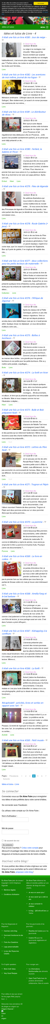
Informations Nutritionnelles (34, 970)
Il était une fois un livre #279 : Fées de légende (25, 186)
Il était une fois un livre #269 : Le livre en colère (22, 558)
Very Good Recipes (10, 973)
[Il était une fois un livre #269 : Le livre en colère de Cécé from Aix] (11, 568)
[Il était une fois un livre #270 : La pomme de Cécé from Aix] (11, 531)
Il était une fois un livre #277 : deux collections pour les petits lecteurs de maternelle (25, 262)
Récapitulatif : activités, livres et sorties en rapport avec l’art (22, 704)
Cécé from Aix (30, 43)
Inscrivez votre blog (10, 931)
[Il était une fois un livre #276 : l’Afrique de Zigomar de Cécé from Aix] (11, 310)
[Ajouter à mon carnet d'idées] (3, 40)
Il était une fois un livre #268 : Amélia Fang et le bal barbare (24, 595)
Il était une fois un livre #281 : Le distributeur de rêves (24, 113)
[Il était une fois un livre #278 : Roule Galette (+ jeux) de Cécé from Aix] (11, 236)
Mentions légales (10, 890)
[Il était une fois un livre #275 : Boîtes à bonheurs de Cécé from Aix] (11, 347)
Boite (4, 367)
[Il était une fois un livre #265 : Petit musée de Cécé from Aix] (11, 749)
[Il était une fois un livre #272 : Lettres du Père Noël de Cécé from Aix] (11, 459)
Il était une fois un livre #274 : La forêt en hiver (25, 373)
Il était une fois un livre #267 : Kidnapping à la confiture (24, 632)
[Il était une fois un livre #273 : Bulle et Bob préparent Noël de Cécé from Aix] (11, 422)
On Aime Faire (6, 880)
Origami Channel (7, 1009)
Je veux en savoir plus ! (37, 892)
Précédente (13, 776)
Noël (10, 442)
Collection (5, 293)
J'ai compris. (41, 3)
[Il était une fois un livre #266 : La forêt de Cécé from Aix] (11, 677)
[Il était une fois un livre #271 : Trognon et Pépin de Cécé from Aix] (11, 496)
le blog (31, 910)
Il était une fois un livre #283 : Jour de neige (23, 37)
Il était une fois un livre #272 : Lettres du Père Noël (24, 448)
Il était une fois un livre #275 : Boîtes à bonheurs (21, 337)
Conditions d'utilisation (11, 894)
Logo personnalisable (11, 946)
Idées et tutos (8, 27)
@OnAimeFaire (40, 910)
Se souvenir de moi (11, 840)
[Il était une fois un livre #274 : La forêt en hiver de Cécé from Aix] (11, 385)
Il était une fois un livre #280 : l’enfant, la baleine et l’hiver (22, 150)
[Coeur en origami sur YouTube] (3, 1015)
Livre (4, 69)
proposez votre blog (24, 871)
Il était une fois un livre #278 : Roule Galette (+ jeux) (25, 225)
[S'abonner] (24, 43)
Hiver (12, 181)
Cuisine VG (32, 938)
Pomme (5, 551)
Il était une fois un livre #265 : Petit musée (23, 740)
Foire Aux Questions (11, 942)
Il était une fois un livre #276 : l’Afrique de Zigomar (22, 299)
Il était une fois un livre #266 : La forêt (20, 668)
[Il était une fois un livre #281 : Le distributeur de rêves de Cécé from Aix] (11, 124)
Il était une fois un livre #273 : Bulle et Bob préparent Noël (23, 411)
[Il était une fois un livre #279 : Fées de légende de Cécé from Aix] (11, 198)
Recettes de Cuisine (35, 931)
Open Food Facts (35, 978)
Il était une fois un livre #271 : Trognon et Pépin (25, 484)
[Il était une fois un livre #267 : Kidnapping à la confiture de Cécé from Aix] (11, 643)
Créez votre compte (30, 847)
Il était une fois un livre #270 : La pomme (22, 522)
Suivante (6, 779)
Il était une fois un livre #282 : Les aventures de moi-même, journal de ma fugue (23, 76)
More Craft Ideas (10, 969)
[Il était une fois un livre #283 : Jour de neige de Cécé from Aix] (11, 49)
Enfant (4, 181)
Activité (4, 734)
